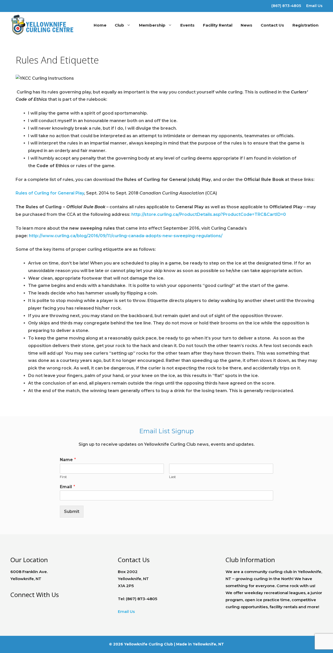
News (246, 25)
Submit (71, 511)
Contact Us (272, 25)
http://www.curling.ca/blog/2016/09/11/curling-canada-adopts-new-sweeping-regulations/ (125, 235)
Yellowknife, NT (208, 644)
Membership (152, 25)
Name (68, 459)
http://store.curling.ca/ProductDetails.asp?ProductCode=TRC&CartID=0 (208, 214)
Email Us (314, 5)
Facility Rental (217, 25)
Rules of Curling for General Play (50, 193)
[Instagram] (32, 5)
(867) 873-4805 (286, 5)
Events (187, 25)
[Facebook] (13, 5)
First (63, 477)
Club (119, 25)
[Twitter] (23, 5)
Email (67, 486)
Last (172, 477)
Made (181, 644)
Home (100, 25)
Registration (305, 25)
